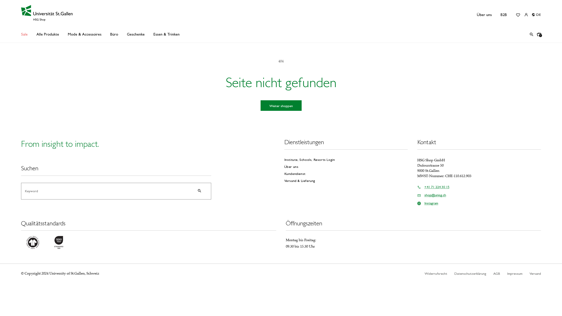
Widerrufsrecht (436, 273)
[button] (47, 34)
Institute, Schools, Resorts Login (309, 160)
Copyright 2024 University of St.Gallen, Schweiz (62, 273)
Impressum (514, 273)
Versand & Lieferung (299, 181)
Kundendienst (295, 174)
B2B (504, 15)
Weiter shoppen (281, 106)
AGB (496, 273)
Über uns (484, 15)
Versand (535, 273)
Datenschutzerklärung (470, 273)
